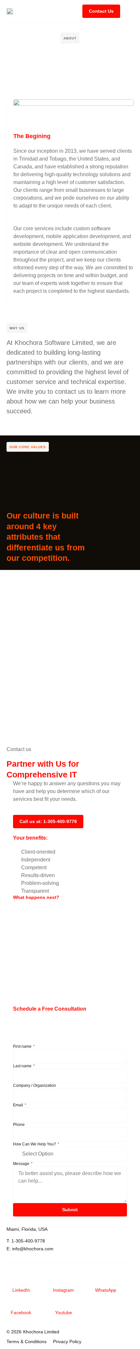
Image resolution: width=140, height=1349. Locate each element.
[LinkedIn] (21, 1281)
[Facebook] (21, 1304)
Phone (19, 1124)
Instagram (63, 1290)
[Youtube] (63, 1304)
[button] (128, 11)
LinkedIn (21, 1290)
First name (23, 1046)
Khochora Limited (41, 1331)
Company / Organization (34, 1085)
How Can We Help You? (35, 1144)
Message (21, 1163)
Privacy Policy (67, 1341)
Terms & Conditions (27, 1341)
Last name (23, 1066)
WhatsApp (105, 1290)
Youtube (63, 1312)
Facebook (21, 1312)
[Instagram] (63, 1281)
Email (18, 1105)
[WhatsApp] (106, 1281)
